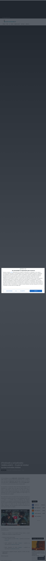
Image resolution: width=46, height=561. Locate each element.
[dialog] (23, 280)
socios (11, 272)
